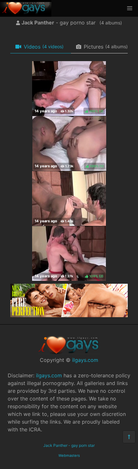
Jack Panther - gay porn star (69, 445)
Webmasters (69, 455)
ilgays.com (85, 360)
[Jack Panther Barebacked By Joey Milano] (69, 198)
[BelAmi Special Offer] (69, 315)
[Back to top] (129, 436)
